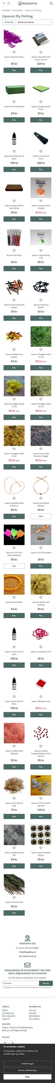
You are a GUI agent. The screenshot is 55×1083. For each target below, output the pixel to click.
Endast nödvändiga (27, 1070)
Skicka (46, 983)
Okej (27, 1077)
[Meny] (3, 3)
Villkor (5, 1010)
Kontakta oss (8, 1013)
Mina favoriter (9, 1015)
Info (41, 516)
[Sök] (8, 3)
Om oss (32, 1010)
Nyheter (33, 1013)
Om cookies (34, 1018)
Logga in (6, 1018)
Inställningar (27, 1064)
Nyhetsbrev (34, 1015)
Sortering (8, 22)
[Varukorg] (51, 3)
